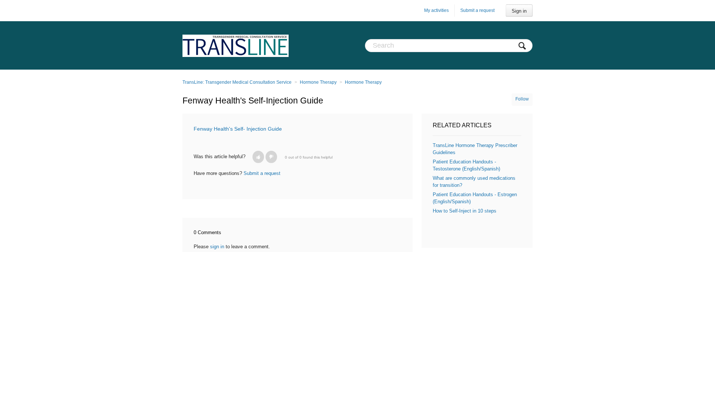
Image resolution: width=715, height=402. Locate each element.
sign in (217, 246)
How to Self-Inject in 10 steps (464, 211)
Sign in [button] (519, 11)
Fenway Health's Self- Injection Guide (238, 129)
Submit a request (477, 10)
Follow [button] (522, 99)
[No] (271, 157)
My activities (436, 10)
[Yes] (258, 157)
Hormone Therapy (318, 82)
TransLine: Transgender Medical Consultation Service (237, 82)
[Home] (235, 45)
